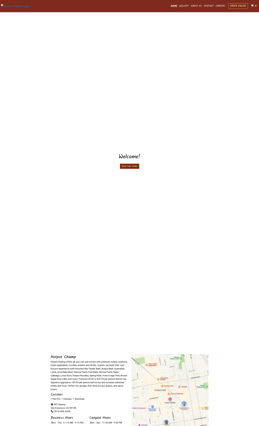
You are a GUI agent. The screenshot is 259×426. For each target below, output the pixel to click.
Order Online (238, 6)
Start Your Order (129, 166)
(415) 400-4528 (62, 411)
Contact (209, 6)
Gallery (184, 6)
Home (174, 6)
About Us (196, 6)
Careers (220, 6)
